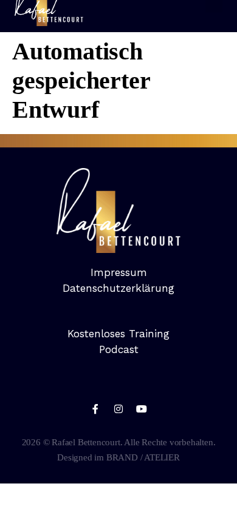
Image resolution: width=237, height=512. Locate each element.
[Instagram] (118, 409)
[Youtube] (141, 409)
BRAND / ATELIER (143, 457)
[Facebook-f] (95, 409)
